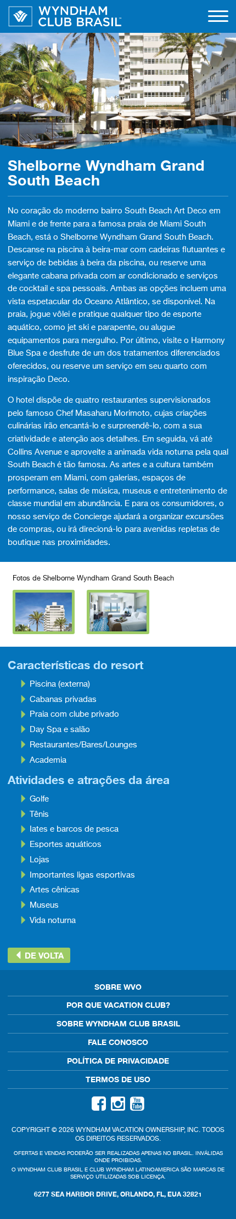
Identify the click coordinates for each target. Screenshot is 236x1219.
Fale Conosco (118, 1042)
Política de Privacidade (118, 1060)
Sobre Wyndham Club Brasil (118, 1023)
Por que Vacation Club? (118, 1004)
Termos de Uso (118, 1079)
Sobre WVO (118, 986)
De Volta (43, 955)
